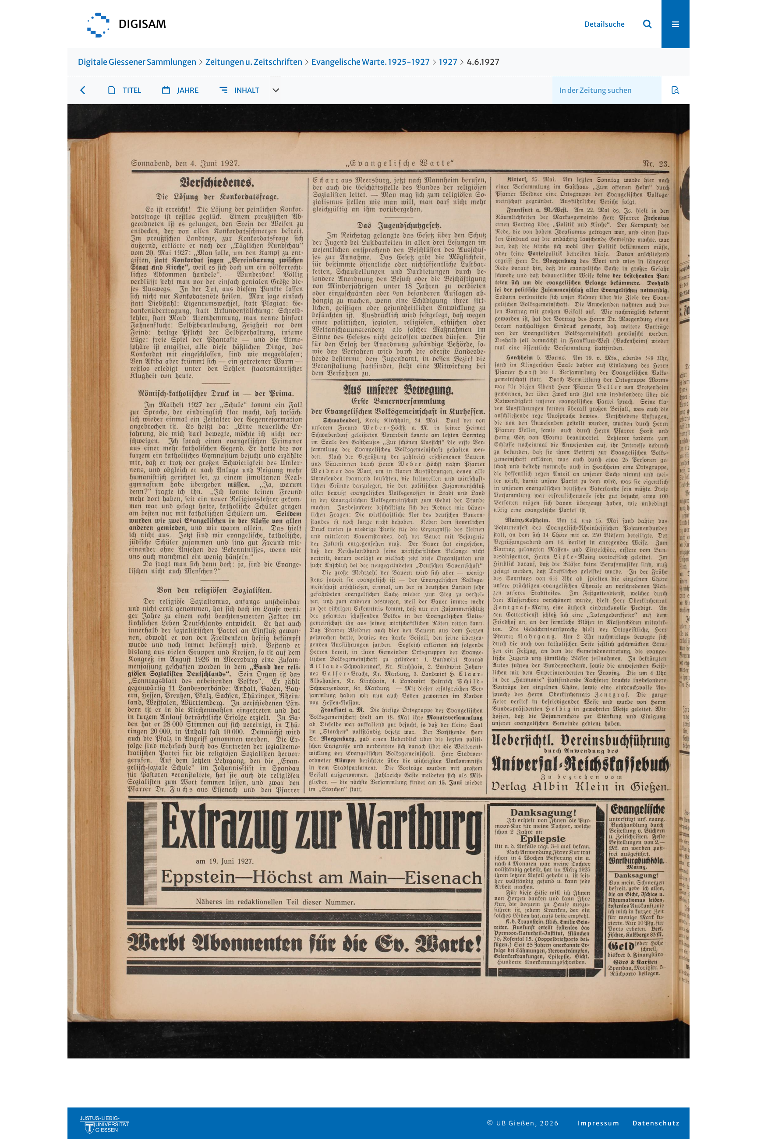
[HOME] (122, 24)
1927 (448, 62)
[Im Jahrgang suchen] (675, 90)
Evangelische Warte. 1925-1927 (370, 62)
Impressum (599, 1123)
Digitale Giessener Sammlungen (137, 62)
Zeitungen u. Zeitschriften (253, 62)
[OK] (647, 24)
